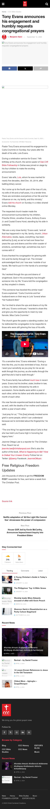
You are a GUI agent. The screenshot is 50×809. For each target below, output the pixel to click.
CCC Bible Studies (14, 12)
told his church (14, 202)
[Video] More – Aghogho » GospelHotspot (25, 682)
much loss (34, 380)
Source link (7, 501)
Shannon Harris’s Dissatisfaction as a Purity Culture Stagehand (30, 610)
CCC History (23, 745)
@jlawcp (13, 458)
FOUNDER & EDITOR (10, 798)
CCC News (22, 749)
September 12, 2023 (34, 37)
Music (37, 752)
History (12, 795)
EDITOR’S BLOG (28, 798)
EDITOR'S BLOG (38, 746)
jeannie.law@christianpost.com (16, 448)
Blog (4, 745)
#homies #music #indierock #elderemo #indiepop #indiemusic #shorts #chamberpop (23, 649)
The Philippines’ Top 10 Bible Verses (30, 588)
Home (4, 12)
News (4, 795)
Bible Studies (24, 795)
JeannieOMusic (34, 458)
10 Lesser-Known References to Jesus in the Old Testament (31, 671)
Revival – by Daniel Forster (26, 660)
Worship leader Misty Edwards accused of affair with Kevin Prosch (29, 599)
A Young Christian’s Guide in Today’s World (30, 578)
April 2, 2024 (9, 653)
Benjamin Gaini (16, 37)
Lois (19, 177)
